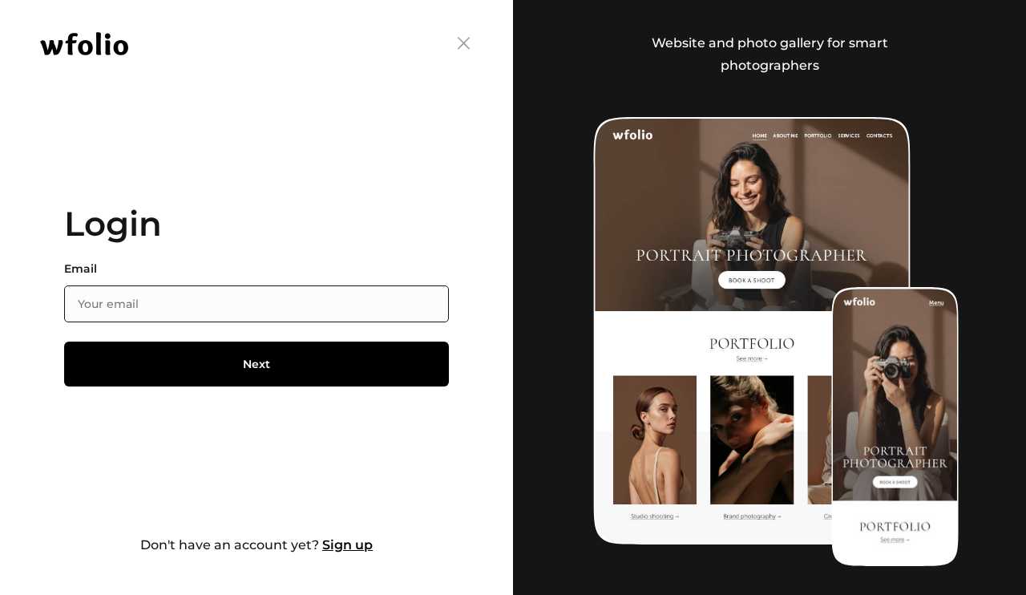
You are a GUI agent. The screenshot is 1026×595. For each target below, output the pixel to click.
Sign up (347, 544)
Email (80, 269)
